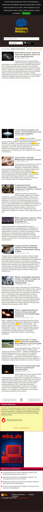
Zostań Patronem (8, 404)
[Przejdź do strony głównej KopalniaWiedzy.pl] (21, 26)
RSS (5, 495)
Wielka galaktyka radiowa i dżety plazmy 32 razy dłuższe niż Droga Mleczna (28, 220)
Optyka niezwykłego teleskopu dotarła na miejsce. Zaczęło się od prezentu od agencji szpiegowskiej (27, 280)
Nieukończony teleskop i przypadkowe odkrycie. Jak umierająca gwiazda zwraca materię (20, 478)
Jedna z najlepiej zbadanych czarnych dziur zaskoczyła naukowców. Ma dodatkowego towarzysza (27, 313)
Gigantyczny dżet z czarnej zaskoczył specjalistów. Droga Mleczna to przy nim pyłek (28, 341)
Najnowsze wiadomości (10, 469)
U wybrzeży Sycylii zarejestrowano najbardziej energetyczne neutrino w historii (28, 187)
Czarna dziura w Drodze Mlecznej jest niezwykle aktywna (28, 158)
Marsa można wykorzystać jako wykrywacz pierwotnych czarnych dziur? (27, 368)
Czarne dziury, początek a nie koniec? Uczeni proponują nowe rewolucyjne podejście (28, 132)
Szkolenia (15, 496)
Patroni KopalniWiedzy (21, 428)
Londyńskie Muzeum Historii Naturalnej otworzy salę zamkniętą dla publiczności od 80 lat (20, 473)
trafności (35, 49)
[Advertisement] (21, 104)
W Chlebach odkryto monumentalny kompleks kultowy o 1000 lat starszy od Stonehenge (21, 482)
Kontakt (31, 494)
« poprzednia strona (9, 400)
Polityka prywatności (18, 494)
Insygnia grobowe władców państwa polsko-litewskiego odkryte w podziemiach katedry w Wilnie (27, 248)
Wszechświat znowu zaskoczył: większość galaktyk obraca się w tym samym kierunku (27, 54)
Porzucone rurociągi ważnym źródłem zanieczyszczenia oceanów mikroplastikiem (21, 487)
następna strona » (34, 400)
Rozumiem (26, 13)
